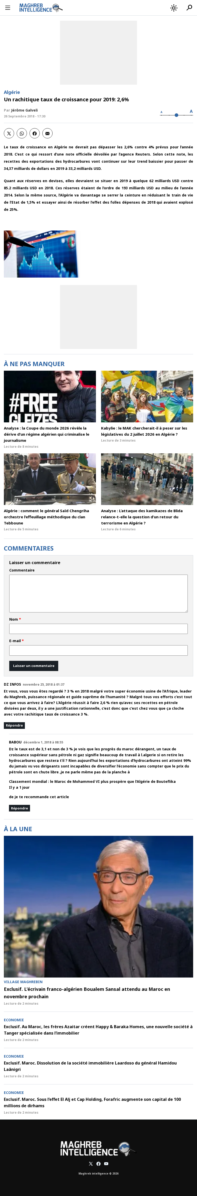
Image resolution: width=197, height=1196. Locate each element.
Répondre (14, 725)
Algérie (12, 92)
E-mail (16, 641)
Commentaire (22, 570)
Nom (15, 619)
